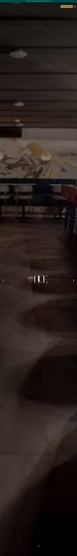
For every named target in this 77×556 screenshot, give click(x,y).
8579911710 (47, 1)
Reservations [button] (66, 6)
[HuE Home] (8, 7)
